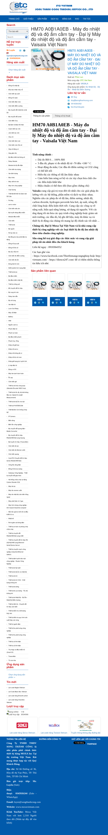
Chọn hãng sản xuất (17, 69)
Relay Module (12, 161)
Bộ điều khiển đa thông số (16, 157)
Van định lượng (13, 173)
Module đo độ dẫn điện (15, 165)
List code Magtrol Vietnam (16, 687)
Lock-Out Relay (13, 308)
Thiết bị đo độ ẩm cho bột (16, 401)
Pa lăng (10, 200)
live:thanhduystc (77, 107)
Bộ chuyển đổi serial (14, 116)
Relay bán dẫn (13, 296)
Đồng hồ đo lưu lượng (15, 469)
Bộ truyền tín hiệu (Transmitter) (18, 442)
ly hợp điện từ (12, 365)
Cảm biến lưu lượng (14, 169)
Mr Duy (74, 97)
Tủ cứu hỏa (12, 660)
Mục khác (11, 177)
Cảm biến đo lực (13, 446)
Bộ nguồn (11, 229)
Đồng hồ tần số (13, 247)
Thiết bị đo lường (13, 587)
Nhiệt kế (11, 518)
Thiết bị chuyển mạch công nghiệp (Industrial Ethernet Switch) (16, 551)
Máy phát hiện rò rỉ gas (15, 501)
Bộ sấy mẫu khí (13, 252)
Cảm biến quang (13, 454)
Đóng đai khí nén (13, 264)
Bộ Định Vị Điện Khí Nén (16, 125)
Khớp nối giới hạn (13, 345)
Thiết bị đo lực (12, 272)
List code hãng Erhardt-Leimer (18, 696)
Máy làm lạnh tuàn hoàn (16, 373)
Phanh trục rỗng (13, 341)
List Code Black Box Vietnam (17, 691)
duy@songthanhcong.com (82, 100)
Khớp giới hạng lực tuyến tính (17, 361)
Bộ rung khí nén (13, 292)
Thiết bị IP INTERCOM (15, 405)
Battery (10, 316)
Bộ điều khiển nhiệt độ (15, 280)
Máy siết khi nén (13, 181)
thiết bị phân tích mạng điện (17, 268)
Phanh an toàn (13, 333)
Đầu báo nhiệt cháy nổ (15, 89)
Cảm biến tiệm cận (14, 141)
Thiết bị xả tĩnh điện (14, 645)
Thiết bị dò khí (12, 576)
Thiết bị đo (11, 225)
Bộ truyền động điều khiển (16, 212)
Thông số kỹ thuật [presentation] (62, 116)
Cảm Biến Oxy (13, 121)
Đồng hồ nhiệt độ (13, 85)
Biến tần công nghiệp (15, 424)
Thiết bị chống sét (14, 284)
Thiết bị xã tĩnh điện (14, 641)
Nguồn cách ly (13, 325)
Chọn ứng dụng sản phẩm (17, 675)
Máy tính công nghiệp (15, 185)
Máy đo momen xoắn (15, 490)
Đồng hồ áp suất (13, 243)
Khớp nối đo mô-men (15, 357)
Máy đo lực (12, 486)
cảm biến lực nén (13, 133)
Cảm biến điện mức (14, 102)
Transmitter (12, 656)
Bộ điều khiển (12, 276)
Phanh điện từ (12, 329)
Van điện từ (12, 304)
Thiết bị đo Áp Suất (14, 568)
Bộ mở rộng (12, 300)
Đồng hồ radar (13, 98)
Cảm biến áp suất (14, 94)
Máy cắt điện (12, 312)
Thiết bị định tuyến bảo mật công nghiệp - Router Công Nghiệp (16, 561)
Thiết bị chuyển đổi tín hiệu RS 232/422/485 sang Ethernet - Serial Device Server (17, 542)
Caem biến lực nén (14, 129)
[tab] (41, 115)
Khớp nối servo (13, 349)
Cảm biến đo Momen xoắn (16, 450)
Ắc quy (10, 377)
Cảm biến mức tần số (15, 145)
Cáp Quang (12, 189)
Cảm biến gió (12, 381)
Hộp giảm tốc (12, 153)
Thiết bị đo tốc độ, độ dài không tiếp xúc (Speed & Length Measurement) (17, 394)
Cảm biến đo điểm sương (16, 256)
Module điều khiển (14, 216)
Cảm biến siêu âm (14, 208)
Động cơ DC (12, 369)
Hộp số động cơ (13, 149)
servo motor (12, 204)
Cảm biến (11, 221)
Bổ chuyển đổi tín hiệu (15, 288)
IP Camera (11, 416)
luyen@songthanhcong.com (17, 55)
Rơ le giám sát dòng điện (16, 522)
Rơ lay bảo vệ (12, 233)
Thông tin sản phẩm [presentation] (41, 116)
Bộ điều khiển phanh (14, 337)
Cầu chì (10, 137)
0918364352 (76, 103)
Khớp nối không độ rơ (15, 353)
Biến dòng (11, 420)
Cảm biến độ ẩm (13, 260)
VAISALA (84, 83)
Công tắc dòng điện (14, 465)
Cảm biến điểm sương (15, 106)
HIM (9, 321)
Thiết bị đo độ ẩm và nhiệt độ (17, 572)
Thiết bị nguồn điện (14, 624)
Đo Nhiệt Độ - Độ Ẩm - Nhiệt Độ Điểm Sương (84, 88)
